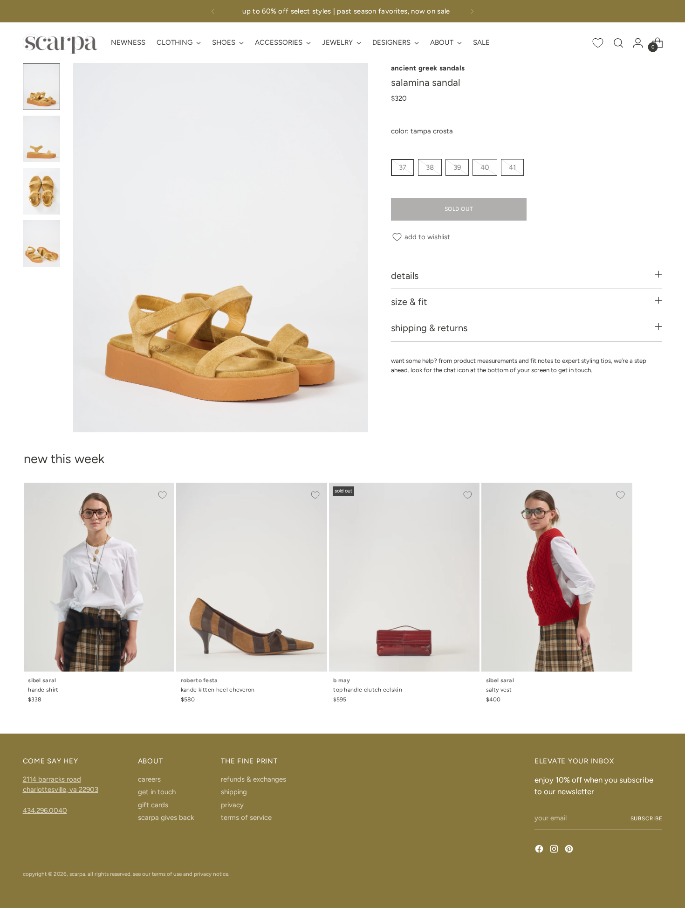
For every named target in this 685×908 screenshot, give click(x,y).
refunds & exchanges (253, 779)
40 (484, 167)
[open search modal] (618, 43)
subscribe (646, 818)
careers (149, 779)
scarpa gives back (166, 817)
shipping (234, 792)
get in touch (157, 792)
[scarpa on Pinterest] (569, 850)
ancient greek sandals (428, 68)
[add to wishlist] (162, 495)
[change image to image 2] (41, 139)
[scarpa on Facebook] (540, 850)
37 (402, 167)
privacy (232, 805)
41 (512, 167)
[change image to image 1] (41, 86)
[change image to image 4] (41, 243)
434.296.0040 (45, 810)
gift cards (153, 805)
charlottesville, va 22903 (60, 789)
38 (430, 167)
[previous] (213, 11)
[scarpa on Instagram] (555, 850)
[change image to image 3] (41, 191)
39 (457, 167)
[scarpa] (60, 43)
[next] (472, 11)
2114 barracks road (52, 779)
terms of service (246, 817)
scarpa (77, 874)
